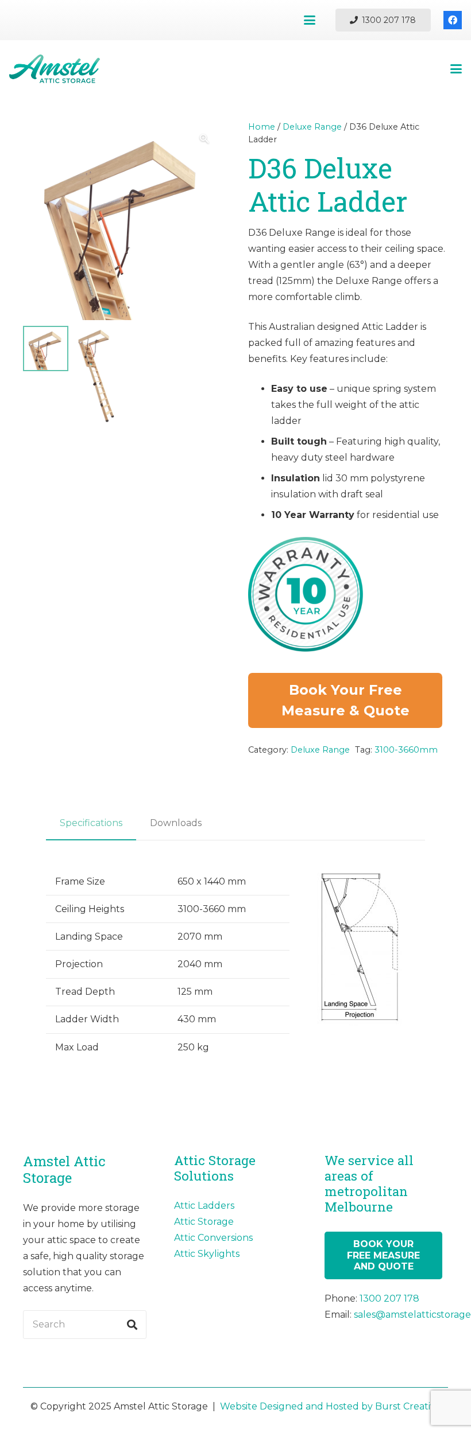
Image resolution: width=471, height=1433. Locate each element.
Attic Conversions (213, 1237)
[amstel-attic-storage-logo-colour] (54, 68)
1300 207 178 (389, 1298)
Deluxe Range (312, 127)
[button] (309, 20)
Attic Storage (204, 1221)
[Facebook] (452, 20)
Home (261, 127)
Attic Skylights (207, 1253)
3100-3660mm (406, 750)
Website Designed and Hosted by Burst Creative (330, 1406)
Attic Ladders (204, 1205)
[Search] (132, 1324)
